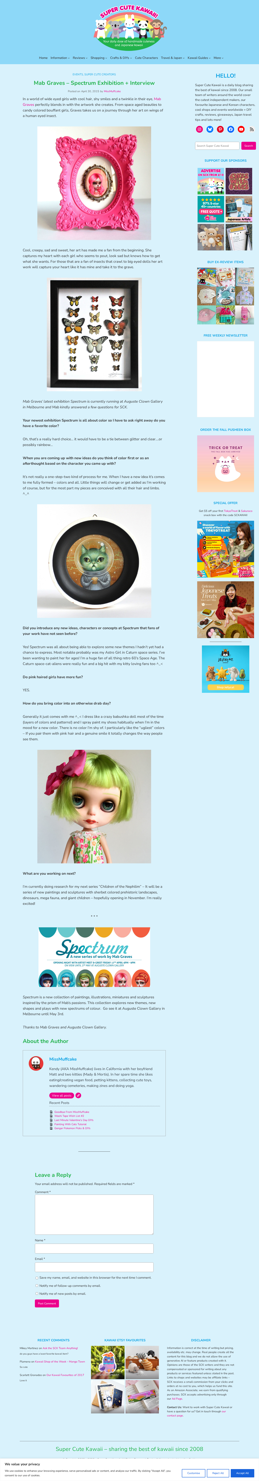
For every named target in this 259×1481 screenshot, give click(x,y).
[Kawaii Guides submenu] (210, 58)
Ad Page (177, 1399)
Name (40, 1240)
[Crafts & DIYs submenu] (131, 58)
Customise (193, 1473)
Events (78, 74)
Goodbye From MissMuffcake (71, 1112)
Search (248, 146)
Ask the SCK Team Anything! (60, 1348)
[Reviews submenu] (87, 58)
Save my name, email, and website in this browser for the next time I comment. (95, 1277)
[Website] (78, 1095)
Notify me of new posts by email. (62, 1294)
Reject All (218, 1473)
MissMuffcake (112, 91)
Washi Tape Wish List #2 (69, 1116)
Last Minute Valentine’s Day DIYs (73, 1120)
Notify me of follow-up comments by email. (70, 1286)
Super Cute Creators (100, 74)
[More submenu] (223, 58)
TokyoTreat (231, 511)
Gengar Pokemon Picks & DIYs (72, 1128)
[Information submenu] (69, 58)
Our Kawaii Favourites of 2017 (65, 1375)
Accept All (242, 1473)
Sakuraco (246, 511)
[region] (129, 1469)
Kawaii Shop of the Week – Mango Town (60, 1361)
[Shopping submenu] (106, 58)
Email (40, 1259)
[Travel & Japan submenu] (184, 58)
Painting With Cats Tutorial (70, 1124)
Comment (43, 1192)
